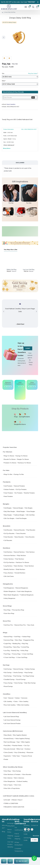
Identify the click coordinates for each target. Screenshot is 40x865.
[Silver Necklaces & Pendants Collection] (35, 386)
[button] (3, 37)
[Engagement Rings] (4, 386)
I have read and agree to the (29, 358)
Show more (6, 148)
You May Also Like (10, 249)
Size (19, 73)
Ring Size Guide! (32, 73)
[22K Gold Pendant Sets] (16, 391)
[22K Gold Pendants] (23, 391)
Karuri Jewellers (11, 104)
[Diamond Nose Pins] (11, 386)
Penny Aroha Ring (28, 269)
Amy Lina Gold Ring (11, 269)
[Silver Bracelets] (28, 386)
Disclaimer (20, 162)
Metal (3, 80)
